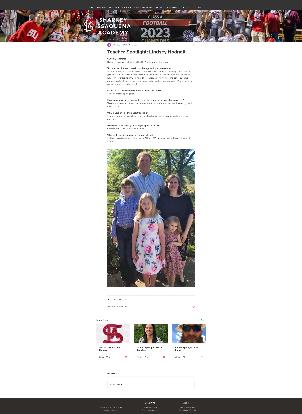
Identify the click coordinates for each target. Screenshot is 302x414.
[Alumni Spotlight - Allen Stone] (189, 333)
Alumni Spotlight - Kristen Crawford (150, 348)
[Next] (286, 26)
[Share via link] (126, 299)
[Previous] (15, 26)
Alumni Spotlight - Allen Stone (187, 348)
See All (203, 320)
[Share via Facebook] (108, 299)
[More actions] (193, 44)
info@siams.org (152, 410)
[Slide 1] (151, 36)
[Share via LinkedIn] (120, 299)
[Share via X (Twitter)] (114, 299)
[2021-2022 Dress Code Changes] (113, 333)
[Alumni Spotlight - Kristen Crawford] (151, 333)
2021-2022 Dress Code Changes (110, 348)
